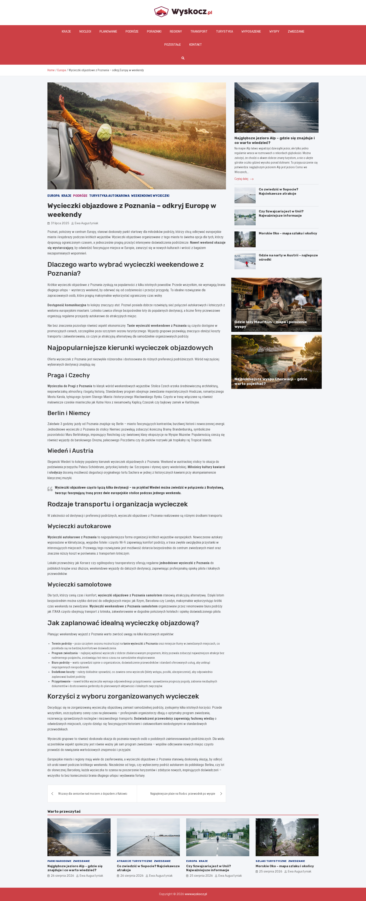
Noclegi (85, 31)
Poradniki (154, 31)
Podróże (132, 31)
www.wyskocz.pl (196, 894)
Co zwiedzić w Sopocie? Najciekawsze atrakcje (278, 191)
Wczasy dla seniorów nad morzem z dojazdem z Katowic (92, 793)
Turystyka (224, 31)
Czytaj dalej (241, 178)
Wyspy (274, 31)
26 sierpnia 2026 (62, 876)
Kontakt (195, 44)
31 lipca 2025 (60, 223)
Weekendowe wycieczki (150, 196)
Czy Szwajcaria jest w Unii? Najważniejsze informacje (281, 213)
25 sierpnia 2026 (201, 876)
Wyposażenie (251, 31)
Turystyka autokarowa (109, 196)
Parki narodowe (59, 861)
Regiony (176, 31)
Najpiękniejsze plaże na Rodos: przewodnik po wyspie (182, 793)
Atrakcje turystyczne (134, 861)
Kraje (66, 31)
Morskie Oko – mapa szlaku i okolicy (288, 233)
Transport (199, 31)
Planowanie (108, 31)
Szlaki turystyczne (271, 861)
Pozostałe (172, 44)
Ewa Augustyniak (86, 223)
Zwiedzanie (296, 31)
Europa (53, 196)
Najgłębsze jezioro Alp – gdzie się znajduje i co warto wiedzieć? (75, 868)
